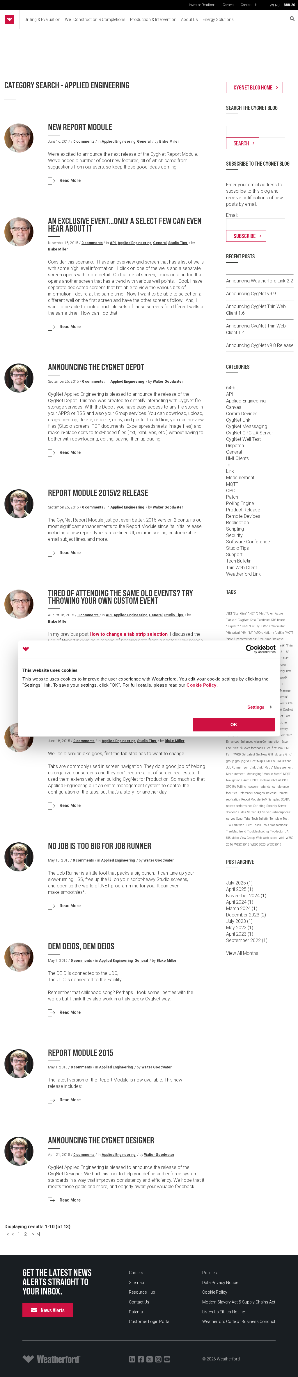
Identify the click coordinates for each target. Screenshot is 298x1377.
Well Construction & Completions (95, 19)
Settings (256, 707)
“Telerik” (280, 645)
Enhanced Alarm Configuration (260, 741)
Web (259, 837)
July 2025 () (239, 883)
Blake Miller (169, 141)
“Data (253, 620)
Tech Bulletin (238, 561)
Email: (232, 215)
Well (282, 837)
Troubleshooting (258, 831)
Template (276, 818)
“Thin (289, 645)
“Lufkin (279, 632)
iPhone (286, 761)
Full (228, 754)
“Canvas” (231, 620)
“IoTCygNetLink (264, 632)
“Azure (279, 613)
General (144, 141)
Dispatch (235, 445)
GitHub (273, 754)
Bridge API (281, 677)
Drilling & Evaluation (42, 19)
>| (38, 1234)
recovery (252, 786)
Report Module (250, 799)
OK (233, 724)
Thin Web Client (241, 567)
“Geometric (278, 626)
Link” (260, 767)
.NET (229, 613)
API (113, 243)
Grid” (288, 754)
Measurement (240, 477)
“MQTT (289, 632)
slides (242, 812)
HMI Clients (237, 458)
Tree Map (232, 831)
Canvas (233, 407)
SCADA (285, 799)
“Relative (277, 639)
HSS (273, 761)
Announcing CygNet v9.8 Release (260, 345)
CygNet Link (238, 420)
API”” (285, 658)
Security (234, 535)
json (246, 767)
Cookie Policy (202, 685)
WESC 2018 (241, 844)
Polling (241, 786)
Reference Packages (252, 793)
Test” (286, 818)
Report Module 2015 (80, 1053)
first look (277, 748)
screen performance (239, 805)
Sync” (239, 818)
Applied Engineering (119, 141)
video (235, 837)
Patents (136, 1312)
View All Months (242, 953)
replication (233, 799)
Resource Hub (142, 1292)
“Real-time (264, 639)
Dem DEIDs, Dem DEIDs (81, 946)
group (230, 761)
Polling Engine (240, 503)
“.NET (251, 613)
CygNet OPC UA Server (249, 433)
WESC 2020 (258, 844)
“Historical (233, 632)
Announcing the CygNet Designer (101, 1140)
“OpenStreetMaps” (245, 639)
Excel (284, 741)
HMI (267, 761)
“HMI (244, 632)
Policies (209, 1272)
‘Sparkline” (240, 613)
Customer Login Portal (149, 1321)
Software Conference (248, 542)
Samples (274, 799)
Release (271, 793)
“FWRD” (265, 626)
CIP (283, 684)
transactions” (279, 825)
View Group (247, 837)
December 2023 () (246, 915)
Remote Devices (243, 516)
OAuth (245, 780)
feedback (257, 748)
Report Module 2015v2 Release (98, 493)
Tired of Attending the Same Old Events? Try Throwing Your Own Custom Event (120, 597)
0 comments (84, 141)
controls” (282, 697)
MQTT (232, 484)
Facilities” (232, 748)
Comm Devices (242, 413)
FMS (287, 748)
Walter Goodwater (168, 381)
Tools (265, 825)
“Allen (270, 613)
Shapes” (231, 812)
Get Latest (248, 754)
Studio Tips (178, 243)
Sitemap (136, 1282)
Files (267, 748)
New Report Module (80, 127)
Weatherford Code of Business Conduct (238, 1321)
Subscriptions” (281, 812)
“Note (229, 639)
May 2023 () (239, 927)
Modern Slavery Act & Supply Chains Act (238, 1302)
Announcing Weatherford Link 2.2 (259, 281)
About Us (189, 19)
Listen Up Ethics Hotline (223, 1312)
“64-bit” (260, 613)
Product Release (243, 510)
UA (286, 831)
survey (230, 818)
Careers (228, 5)
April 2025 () (239, 889)
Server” (282, 805)
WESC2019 (274, 844)
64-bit (232, 388)
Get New (261, 754)
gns (281, 754)
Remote (283, 793)
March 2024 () (241, 908)
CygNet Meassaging (246, 426)
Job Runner (234, 767)
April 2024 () (239, 902)
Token (257, 825)
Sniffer (251, 812)
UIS (228, 837)
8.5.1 (282, 651)
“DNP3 (244, 626)
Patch (232, 497)
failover (245, 748)
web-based (270, 837)
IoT (229, 465)
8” (287, 651)
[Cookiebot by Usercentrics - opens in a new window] (250, 649)
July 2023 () (239, 921)
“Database (263, 620)
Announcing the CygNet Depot (96, 367)
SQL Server (264, 812)
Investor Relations (202, 5)
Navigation (233, 780)
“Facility (254, 626)
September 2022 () (246, 940)
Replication (237, 522)
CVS (290, 703)
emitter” (286, 735)
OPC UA (231, 786)
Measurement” (235, 774)
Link (230, 471)
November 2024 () (246, 895)
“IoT (251, 632)
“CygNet (243, 620)
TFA (228, 825)
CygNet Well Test (243, 439)
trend (242, 831)
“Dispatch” (232, 626)
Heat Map (256, 761)
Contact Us (249, 5)
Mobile (268, 774)
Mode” (278, 774)
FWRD (237, 754)
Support (234, 554)
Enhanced (232, 741)
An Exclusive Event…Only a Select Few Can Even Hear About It (125, 225)
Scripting (235, 529)
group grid (242, 761)
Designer (282, 722)
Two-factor (276, 831)
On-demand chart (270, 780)
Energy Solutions (218, 19)
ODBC (254, 780)
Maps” (269, 767)
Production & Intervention (153, 19)
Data (287, 716)
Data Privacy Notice (220, 1282)
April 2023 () (239, 934)
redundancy (267, 786)
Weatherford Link (243, 574)
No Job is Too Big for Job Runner (99, 846)
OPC (230, 490)
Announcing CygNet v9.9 (251, 293)
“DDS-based (278, 620)
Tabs (247, 818)
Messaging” (254, 774)
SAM (264, 799)
